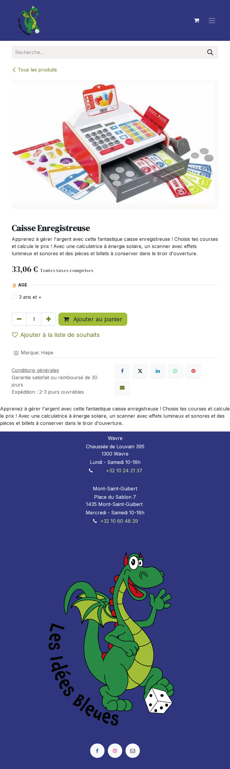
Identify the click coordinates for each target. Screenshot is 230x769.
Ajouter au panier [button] (97, 319)
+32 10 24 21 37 (124, 471)
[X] (140, 371)
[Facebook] (122, 371)
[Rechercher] (210, 52)
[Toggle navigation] (211, 20)
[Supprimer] (19, 319)
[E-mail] (122, 387)
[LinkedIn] (158, 371)
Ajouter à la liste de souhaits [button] (60, 334)
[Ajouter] (48, 319)
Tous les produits (37, 70)
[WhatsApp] (175, 371)
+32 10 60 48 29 (119, 521)
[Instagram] (115, 750)
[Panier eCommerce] (196, 20)
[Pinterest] (193, 371)
